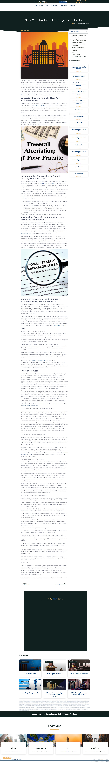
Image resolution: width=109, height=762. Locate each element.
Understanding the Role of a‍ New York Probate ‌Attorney (79, 36)
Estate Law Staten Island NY (22, 707)
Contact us (72, 5)
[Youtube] (81, 2)
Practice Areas (54, 5)
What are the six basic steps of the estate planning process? (54, 694)
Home (35, 5)
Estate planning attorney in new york (69, 707)
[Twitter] (79, 2)
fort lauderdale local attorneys (35, 705)
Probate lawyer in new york (71, 709)
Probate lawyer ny (21, 709)
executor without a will (78, 116)
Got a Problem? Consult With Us (79, 56)
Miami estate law (77, 705)
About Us (41, 5)
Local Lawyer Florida (28, 701)
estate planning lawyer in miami (79, 704)
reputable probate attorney (39, 360)
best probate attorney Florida (36, 704)
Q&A (73, 52)
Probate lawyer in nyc (76, 709)
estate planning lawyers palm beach (72, 702)
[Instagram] (86, 2)
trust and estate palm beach (72, 705)
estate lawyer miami (58, 702)
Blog (47, 5)
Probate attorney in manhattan (40, 709)
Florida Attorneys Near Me (33, 701)
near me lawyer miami (48, 702)
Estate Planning (42, 1)
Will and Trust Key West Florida (53, 701)
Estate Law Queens (45, 707)
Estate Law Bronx (53, 707)
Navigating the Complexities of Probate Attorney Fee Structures (79, 39)
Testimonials (64, 5)
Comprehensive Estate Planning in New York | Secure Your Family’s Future (79, 93)
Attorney (100, 759)
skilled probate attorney (38, 105)
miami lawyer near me (54, 705)
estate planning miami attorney (31, 702)
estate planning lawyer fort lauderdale (71, 704)
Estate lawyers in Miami (82, 705)
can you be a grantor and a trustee (54, 674)
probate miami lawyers (42, 702)
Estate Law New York (34, 707)
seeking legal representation (48, 183)
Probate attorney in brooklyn (26, 709)
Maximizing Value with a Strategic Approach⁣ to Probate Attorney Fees (78, 44)
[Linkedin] (84, 2)
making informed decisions (30, 405)
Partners (107, 759)
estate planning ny (63, 707)
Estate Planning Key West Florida (45, 701)
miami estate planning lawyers (48, 705)
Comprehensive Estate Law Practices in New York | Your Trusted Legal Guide (78, 84)
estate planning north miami (86, 704)
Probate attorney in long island (33, 709)
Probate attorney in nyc (52, 709)
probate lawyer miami (53, 702)
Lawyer (42, 2)
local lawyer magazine (66, 701)
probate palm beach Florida (65, 705)
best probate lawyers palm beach (57, 704)
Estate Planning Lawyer (16, 759)
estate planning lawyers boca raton (80, 702)
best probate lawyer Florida (50, 704)
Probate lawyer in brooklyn (58, 709)
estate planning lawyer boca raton (64, 702)
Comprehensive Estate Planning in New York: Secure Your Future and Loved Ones (79, 67)
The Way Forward (76, 54)
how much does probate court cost (79, 674)
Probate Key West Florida (39, 701)
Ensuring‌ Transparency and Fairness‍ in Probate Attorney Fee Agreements (79, 49)
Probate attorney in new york (47, 709)
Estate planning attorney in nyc (76, 707)
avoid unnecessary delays (39, 549)
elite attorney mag (77, 701)
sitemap (93, 761)
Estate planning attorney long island (84, 707)
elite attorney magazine (81, 701)
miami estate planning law (42, 705)
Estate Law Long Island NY (39, 707)
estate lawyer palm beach (64, 704)
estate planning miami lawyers (24, 702)
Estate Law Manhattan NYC (29, 707)
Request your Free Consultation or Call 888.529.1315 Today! (54, 714)
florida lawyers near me (29, 705)
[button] (86, 31)
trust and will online (30, 673)
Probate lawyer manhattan (82, 709)
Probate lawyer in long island (65, 709)
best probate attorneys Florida (43, 704)
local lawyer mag (61, 701)
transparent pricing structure (29, 197)
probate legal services (60, 325)
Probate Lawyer (21, 704)
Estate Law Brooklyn (49, 707)
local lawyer (58, 701)
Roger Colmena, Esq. (79, 122)
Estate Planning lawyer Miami (22, 701)
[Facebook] (77, 2)
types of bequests (79, 109)
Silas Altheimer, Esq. (79, 144)
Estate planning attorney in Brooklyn (25, 710)
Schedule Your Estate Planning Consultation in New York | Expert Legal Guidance (78, 102)
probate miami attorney (37, 702)
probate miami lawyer (59, 705)
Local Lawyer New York (57, 707)
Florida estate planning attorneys (22, 705)
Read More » (78, 71)
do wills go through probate (30, 693)
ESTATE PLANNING (25, 30)
